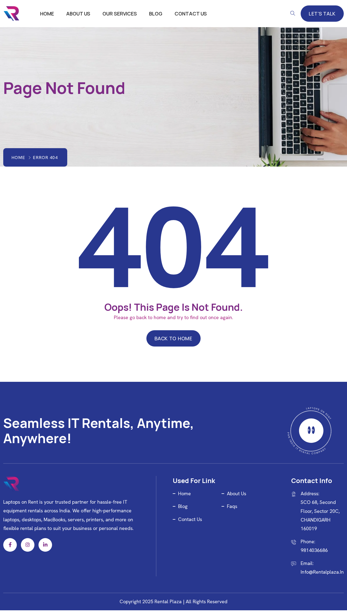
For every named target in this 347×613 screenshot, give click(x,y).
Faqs (232, 506)
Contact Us (191, 13)
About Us (78, 13)
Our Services (119, 13)
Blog (155, 13)
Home (47, 13)
